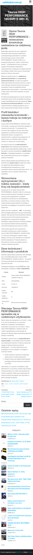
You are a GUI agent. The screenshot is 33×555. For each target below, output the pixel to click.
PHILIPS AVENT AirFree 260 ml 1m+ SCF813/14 (16, 420)
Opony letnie (15, 381)
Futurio (30, 552)
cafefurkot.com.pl (12, 2)
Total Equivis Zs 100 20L (8, 426)
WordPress (19, 552)
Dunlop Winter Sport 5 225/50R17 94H (12, 417)
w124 (2, 386)
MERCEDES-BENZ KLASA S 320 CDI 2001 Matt (16, 414)
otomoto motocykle (14, 384)
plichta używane (24, 384)
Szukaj (3, 401)
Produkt (21, 381)
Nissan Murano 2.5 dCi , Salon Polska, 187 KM (15, 423)
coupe (6, 384)
